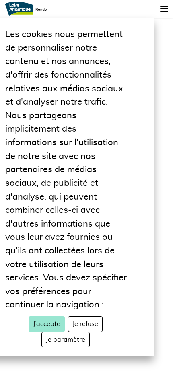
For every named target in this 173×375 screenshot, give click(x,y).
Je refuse (85, 324)
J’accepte (46, 324)
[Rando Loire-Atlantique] (28, 9)
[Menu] (164, 9)
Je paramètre (65, 339)
